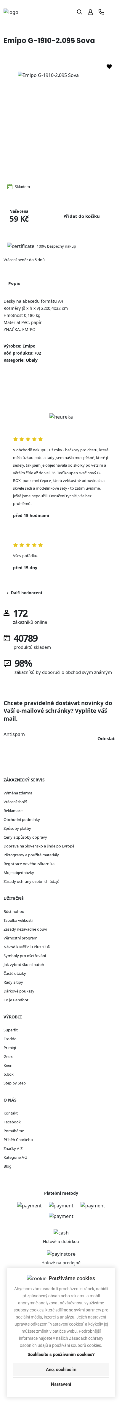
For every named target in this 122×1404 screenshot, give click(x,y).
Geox (8, 1056)
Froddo (10, 1038)
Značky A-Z (13, 1148)
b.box (9, 1074)
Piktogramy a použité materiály (31, 854)
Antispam (14, 734)
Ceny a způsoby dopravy (25, 837)
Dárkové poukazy (19, 991)
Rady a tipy (13, 982)
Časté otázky (15, 973)
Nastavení (61, 1384)
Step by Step (15, 1083)
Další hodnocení (26, 592)
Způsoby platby (17, 828)
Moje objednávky (19, 872)
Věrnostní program (20, 938)
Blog (8, 1166)
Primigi (10, 1047)
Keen (8, 1065)
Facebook (12, 1122)
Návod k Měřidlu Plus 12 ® (27, 946)
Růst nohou (14, 911)
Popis (14, 283)
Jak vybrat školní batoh (24, 964)
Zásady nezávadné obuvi (25, 929)
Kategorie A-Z (15, 1157)
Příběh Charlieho (18, 1139)
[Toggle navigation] (113, 12)
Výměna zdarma (18, 793)
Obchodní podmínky (22, 819)
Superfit (11, 1030)
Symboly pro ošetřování (25, 955)
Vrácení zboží (15, 801)
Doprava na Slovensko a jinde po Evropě (39, 846)
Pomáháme (14, 1130)
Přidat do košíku (81, 216)
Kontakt (11, 1113)
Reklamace (13, 810)
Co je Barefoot (16, 1000)
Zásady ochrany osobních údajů (32, 881)
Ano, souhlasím (61, 1369)
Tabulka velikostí (18, 920)
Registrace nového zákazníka (29, 863)
